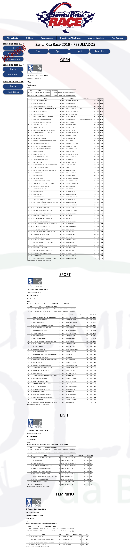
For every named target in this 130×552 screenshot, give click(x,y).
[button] (29, 38)
